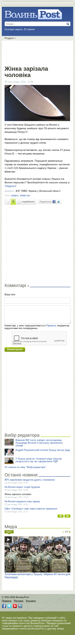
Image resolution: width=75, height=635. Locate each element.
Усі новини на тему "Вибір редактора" (25, 467)
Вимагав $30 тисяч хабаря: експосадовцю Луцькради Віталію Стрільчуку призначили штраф (39, 443)
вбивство (25, 195)
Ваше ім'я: (10, 294)
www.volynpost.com (12, 620)
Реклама (18, 600)
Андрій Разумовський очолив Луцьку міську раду (42, 450)
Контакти (31, 600)
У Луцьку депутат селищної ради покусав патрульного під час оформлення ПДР (38, 460)
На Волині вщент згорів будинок (22, 487)
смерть (15, 195)
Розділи (10, 38)
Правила (51, 325)
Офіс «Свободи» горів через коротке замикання (31, 508)
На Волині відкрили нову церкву (22, 501)
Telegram (10, 186)
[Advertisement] (37, 52)
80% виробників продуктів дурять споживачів (30, 479)
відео (9, 531)
